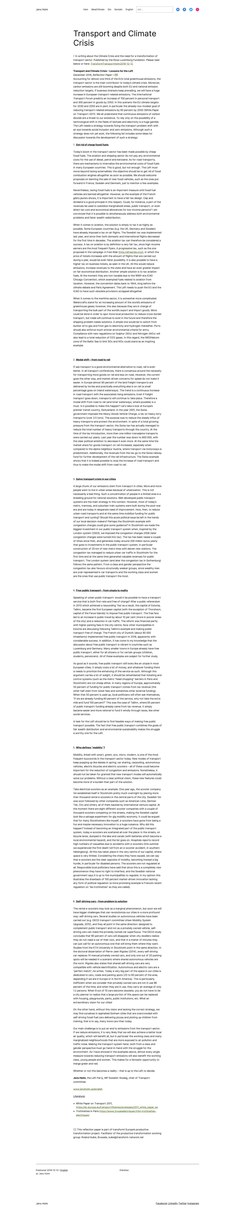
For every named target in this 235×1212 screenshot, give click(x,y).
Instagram (193, 1203)
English (64, 1170)
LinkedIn (173, 1203)
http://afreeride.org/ (130, 252)
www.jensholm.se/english (88, 1089)
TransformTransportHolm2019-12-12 (112, 63)
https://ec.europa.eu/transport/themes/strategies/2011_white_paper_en (117, 1107)
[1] (116, 74)
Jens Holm (42, 9)
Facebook (161, 1203)
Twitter (182, 1203)
